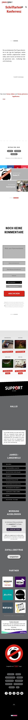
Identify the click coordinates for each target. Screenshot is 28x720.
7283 (16, 666)
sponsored (19, 680)
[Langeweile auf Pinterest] (22, 693)
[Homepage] (11, 2)
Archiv (18, 674)
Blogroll (11, 674)
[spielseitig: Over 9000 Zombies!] (8, 366)
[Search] (26, 7)
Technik (17, 151)
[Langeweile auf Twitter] (10, 693)
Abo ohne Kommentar (14, 286)
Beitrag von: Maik (14, 147)
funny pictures (22, 94)
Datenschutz (18, 683)
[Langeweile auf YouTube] (18, 693)
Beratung (9, 683)
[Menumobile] (22, 7)
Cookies (11, 687)
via (4, 99)
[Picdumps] (7, 607)
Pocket (24, 167)
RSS (18, 687)
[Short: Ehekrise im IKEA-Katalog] (20, 366)
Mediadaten (9, 680)
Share (10, 167)
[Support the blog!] (14, 389)
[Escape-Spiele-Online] (20, 607)
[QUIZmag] (20, 594)
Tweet (3, 167)
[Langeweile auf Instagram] (14, 693)
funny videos (11, 94)
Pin (17, 167)
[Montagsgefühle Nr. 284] (8, 346)
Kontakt (19, 677)
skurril (14, 154)
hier (5, 305)
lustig (10, 151)
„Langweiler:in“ (12, 524)
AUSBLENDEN (16, 197)
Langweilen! (14, 557)
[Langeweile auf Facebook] (6, 693)
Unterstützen (10, 677)
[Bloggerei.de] (14, 715)
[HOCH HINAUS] (14, 704)
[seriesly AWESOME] (20, 582)
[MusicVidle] (7, 594)
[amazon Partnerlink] (7, 582)
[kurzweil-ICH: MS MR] (20, 346)
